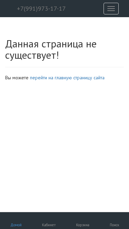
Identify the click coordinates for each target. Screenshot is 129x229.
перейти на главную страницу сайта (67, 78)
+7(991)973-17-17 (40, 8)
